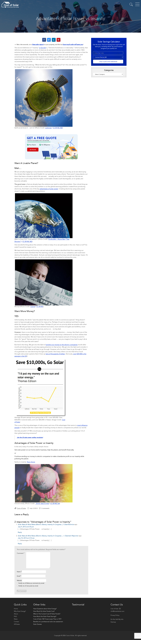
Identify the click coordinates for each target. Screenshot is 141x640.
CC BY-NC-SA (55, 503)
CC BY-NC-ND (58, 128)
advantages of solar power (49, 189)
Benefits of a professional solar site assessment (48, 621)
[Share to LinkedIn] (54, 41)
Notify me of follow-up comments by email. (32, 583)
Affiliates (17, 624)
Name (19, 572)
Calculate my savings (108, 61)
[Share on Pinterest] (58, 41)
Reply (20, 532)
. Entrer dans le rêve (42, 503)
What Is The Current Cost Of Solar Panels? (46, 614)
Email (19, 576)
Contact (16, 621)
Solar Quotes (37, 624)
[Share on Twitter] (49, 41)
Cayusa (32, 306)
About (16, 614)
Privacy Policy (115, 615)
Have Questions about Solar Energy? (45, 609)
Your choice (31, 462)
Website (19, 580)
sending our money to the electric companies (62, 345)
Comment (20, 553)
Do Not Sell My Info (117, 619)
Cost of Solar (21, 508)
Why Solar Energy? (20, 611)
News (15, 619)
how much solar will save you (73, 44)
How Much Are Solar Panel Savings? (44, 616)
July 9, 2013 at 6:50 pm (26, 527)
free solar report (38, 44)
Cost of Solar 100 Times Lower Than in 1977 (47, 619)
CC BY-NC (39, 306)
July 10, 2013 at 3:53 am (26, 538)
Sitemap (113, 622)
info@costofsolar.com (117, 611)
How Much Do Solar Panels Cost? (44, 611)
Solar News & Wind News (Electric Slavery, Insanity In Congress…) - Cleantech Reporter (48, 536)
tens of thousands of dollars (55, 354)
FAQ (15, 616)
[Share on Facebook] (44, 41)
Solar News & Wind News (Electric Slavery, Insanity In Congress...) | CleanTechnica (46, 524)
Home (16, 609)
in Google (42, 48)
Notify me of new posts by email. (28, 586)
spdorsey (48, 128)
